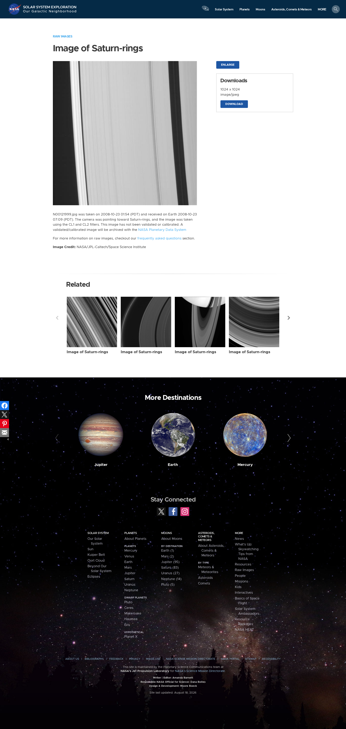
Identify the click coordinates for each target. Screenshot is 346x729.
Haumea (130, 619)
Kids (238, 587)
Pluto (128, 602)
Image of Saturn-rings (87, 352)
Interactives (244, 592)
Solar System (98, 533)
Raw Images (62, 36)
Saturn (129, 579)
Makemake (132, 613)
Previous (57, 318)
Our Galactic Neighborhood (50, 12)
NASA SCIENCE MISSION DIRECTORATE (190, 659)
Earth (173, 465)
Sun (91, 549)
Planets (130, 533)
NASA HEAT (244, 629)
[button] (322, 9)
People (240, 575)
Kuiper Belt (96, 554)
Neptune (131, 590)
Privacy (134, 659)
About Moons (171, 538)
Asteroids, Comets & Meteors (206, 537)
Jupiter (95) (170, 562)
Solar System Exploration (50, 6)
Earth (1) (167, 550)
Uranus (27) (170, 573)
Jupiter (101, 465)
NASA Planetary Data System (162, 230)
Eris (127, 624)
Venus (129, 556)
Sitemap (250, 659)
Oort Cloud (96, 560)
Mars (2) (167, 556)
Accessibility (271, 659)
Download (234, 104)
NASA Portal (230, 659)
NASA (15, 9)
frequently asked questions (159, 238)
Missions (241, 581)
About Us (72, 659)
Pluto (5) (168, 584)
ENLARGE (227, 64)
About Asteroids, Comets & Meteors (211, 550)
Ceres (128, 607)
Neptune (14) (171, 579)
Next (289, 318)
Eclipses (94, 576)
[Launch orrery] (205, 10)
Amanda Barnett (182, 678)
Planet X (130, 636)
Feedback (116, 659)
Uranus (129, 584)
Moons (166, 533)
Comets (204, 583)
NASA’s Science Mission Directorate (200, 671)
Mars (128, 567)
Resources (243, 564)
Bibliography (94, 659)
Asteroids (205, 577)
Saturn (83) (170, 567)
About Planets (135, 538)
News (239, 538)
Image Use (153, 659)
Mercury (245, 465)
